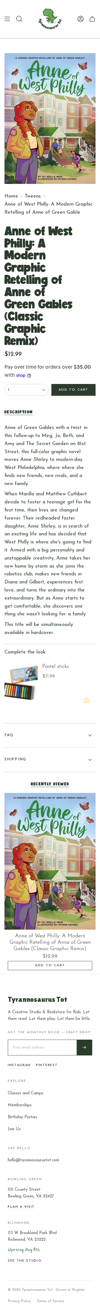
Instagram (19, 1065)
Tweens (33, 196)
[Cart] (92, 19)
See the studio (25, 1260)
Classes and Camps (25, 1093)
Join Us (14, 1129)
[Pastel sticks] (21, 684)
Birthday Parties (22, 1117)
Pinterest (47, 1065)
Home (11, 196)
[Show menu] (7, 19)
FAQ (8, 735)
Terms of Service (50, 1301)
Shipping (15, 759)
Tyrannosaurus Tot (37, 999)
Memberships (20, 1105)
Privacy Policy (19, 1301)
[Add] (86, 700)
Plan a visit (21, 1207)
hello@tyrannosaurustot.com (33, 1160)
